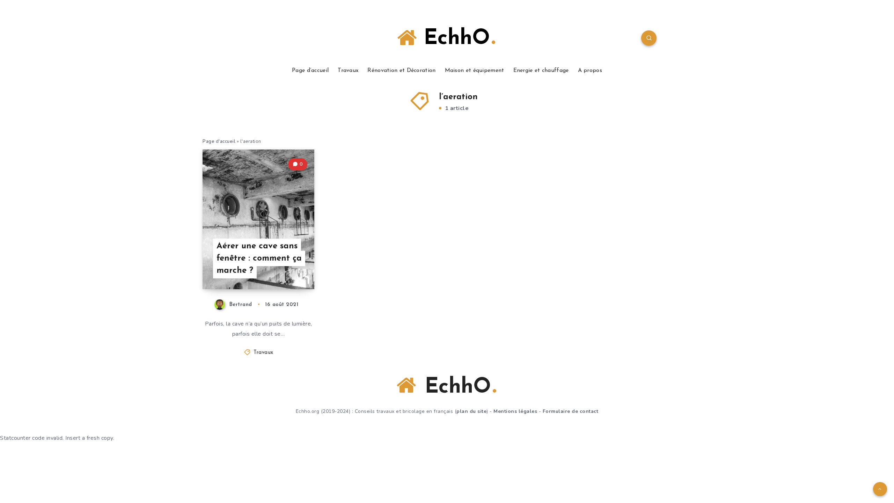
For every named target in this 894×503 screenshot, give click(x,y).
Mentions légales (515, 411)
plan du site (471, 411)
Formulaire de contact (571, 411)
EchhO (453, 38)
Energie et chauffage (541, 70)
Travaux (348, 70)
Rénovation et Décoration (401, 70)
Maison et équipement (474, 70)
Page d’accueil (310, 70)
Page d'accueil (219, 141)
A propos (590, 70)
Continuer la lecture (279, 268)
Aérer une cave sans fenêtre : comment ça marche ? (259, 258)
